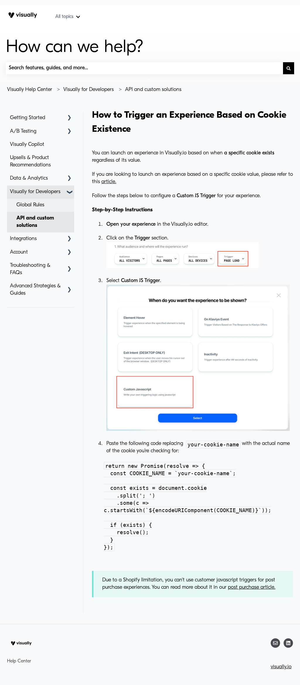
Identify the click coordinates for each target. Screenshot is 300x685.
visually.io (281, 667)
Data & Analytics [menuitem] (29, 178)
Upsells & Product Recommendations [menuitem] (30, 161)
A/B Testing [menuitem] (23, 131)
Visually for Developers (88, 89)
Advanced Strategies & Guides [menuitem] (35, 290)
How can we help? (74, 47)
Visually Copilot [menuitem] (27, 144)
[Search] (288, 68)
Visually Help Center (29, 89)
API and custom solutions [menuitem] (35, 222)
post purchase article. (251, 587)
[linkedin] (288, 643)
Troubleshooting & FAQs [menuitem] (30, 269)
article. (108, 182)
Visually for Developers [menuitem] (35, 192)
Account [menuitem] (19, 252)
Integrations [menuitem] (23, 239)
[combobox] (144, 68)
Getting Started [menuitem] (27, 118)
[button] (69, 118)
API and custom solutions (153, 89)
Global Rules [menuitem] (30, 205)
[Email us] (275, 643)
